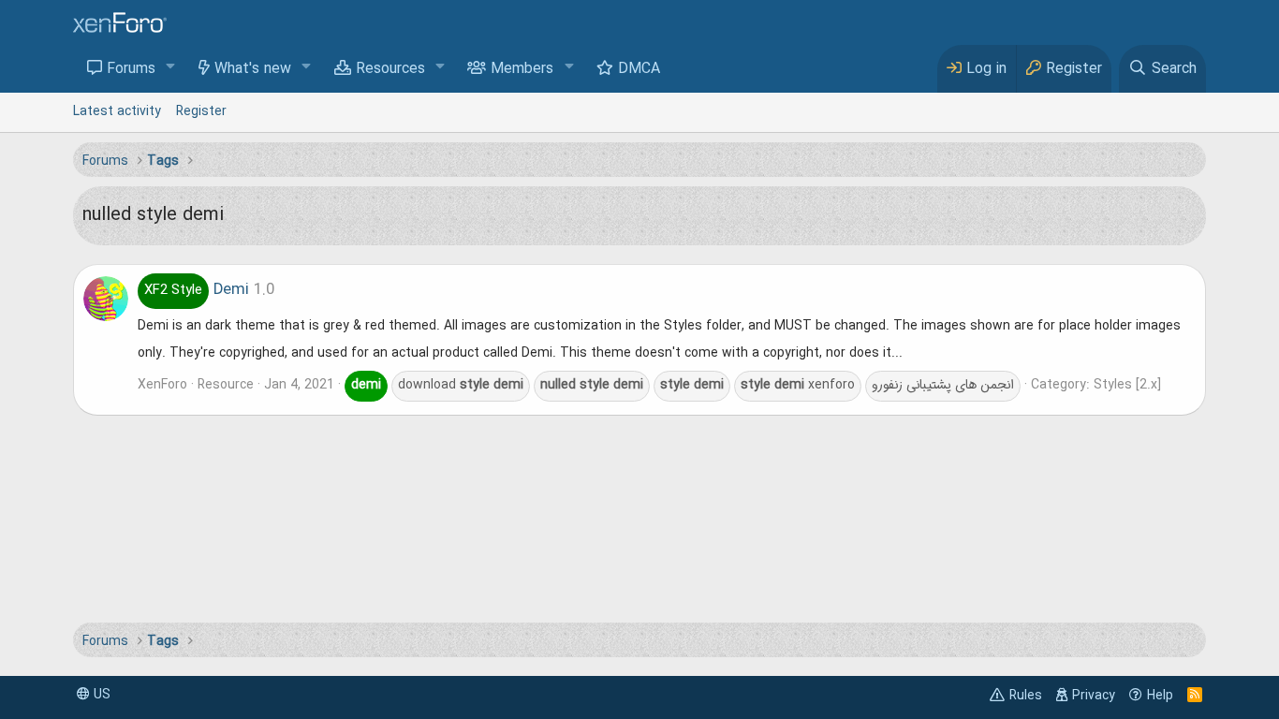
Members (522, 69)
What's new (252, 69)
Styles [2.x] (1127, 384)
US (100, 694)
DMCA (639, 69)
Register (201, 111)
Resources (390, 69)
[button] (170, 68)
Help (1160, 695)
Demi (196, 290)
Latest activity (117, 111)
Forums (131, 69)
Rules (1025, 695)
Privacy (1093, 695)
